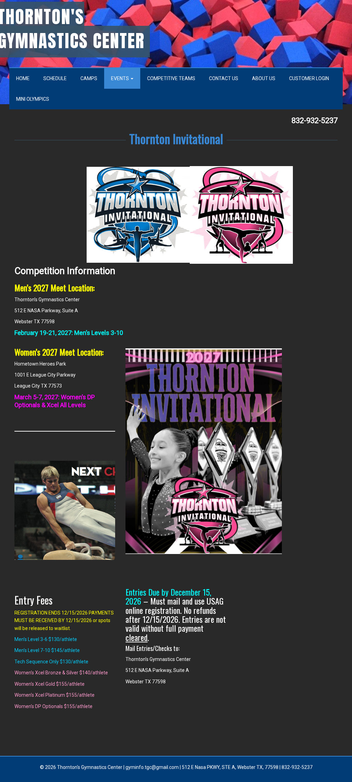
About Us (263, 78)
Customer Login (309, 78)
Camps (88, 78)
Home (23, 78)
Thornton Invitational (176, 138)
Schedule (55, 78)
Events (120, 78)
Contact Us (223, 78)
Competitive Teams (171, 78)
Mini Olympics (32, 99)
